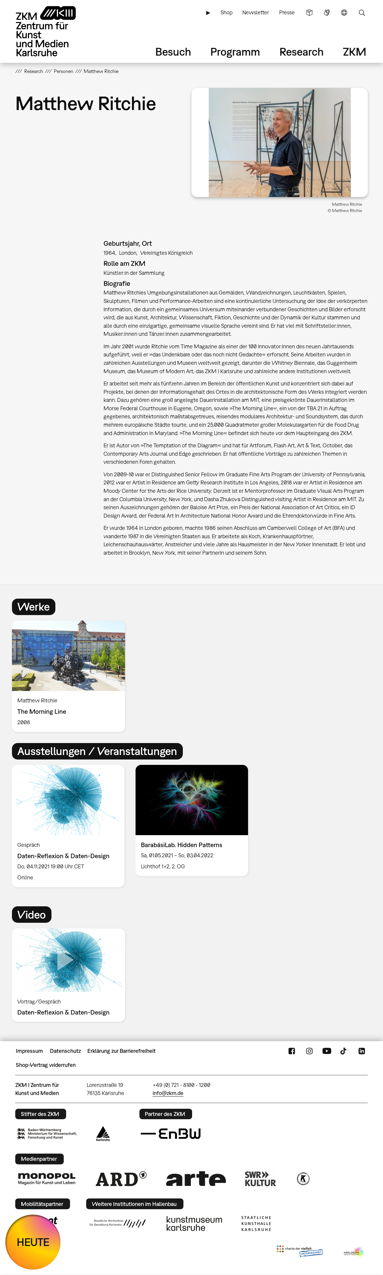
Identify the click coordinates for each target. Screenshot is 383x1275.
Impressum (29, 1051)
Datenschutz (65, 1051)
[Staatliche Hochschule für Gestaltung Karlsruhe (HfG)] (118, 1223)
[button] (280, 142)
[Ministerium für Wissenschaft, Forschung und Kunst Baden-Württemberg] (47, 1133)
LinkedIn (362, 1051)
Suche (362, 12)
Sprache (344, 12)
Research (301, 51)
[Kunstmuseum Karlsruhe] (194, 1223)
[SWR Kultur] (260, 1178)
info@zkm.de (168, 1093)
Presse (287, 12)
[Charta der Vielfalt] (299, 1252)
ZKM (354, 51)
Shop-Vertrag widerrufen (46, 1065)
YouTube (327, 1051)
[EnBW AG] (170, 1133)
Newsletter (255, 12)
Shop (226, 12)
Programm (235, 51)
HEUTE (33, 1242)
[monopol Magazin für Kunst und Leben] (47, 1179)
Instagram (309, 1051)
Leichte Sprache (309, 12)
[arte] (196, 1178)
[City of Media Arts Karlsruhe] (355, 1252)
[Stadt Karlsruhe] (103, 1133)
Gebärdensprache (327, 12)
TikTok (344, 1051)
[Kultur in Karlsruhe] (302, 1178)
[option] (71, 676)
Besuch (173, 51)
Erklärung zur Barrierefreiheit (121, 1051)
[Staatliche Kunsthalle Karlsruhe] (256, 1223)
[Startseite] (54, 31)
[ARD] (121, 1178)
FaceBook (292, 1051)
